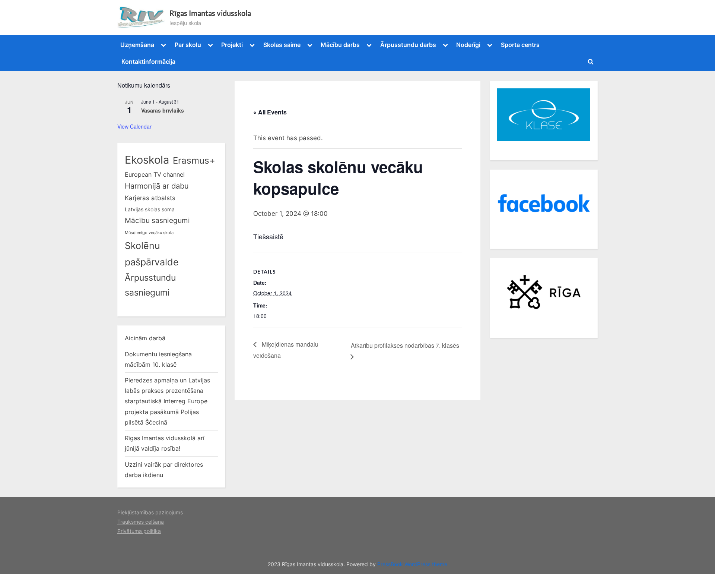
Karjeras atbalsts (150, 198)
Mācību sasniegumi (157, 220)
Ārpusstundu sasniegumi (150, 285)
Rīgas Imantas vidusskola (210, 13)
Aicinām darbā (145, 338)
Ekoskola (147, 159)
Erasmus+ (194, 160)
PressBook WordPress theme (412, 564)
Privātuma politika (139, 531)
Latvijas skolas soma (150, 209)
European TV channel (155, 174)
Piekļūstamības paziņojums (150, 512)
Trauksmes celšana (140, 521)
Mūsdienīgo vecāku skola (149, 232)
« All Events (270, 112)
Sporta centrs (520, 44)
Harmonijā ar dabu (157, 186)
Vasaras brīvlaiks (162, 110)
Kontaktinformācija (148, 61)
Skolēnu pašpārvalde (152, 254)
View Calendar (134, 126)
